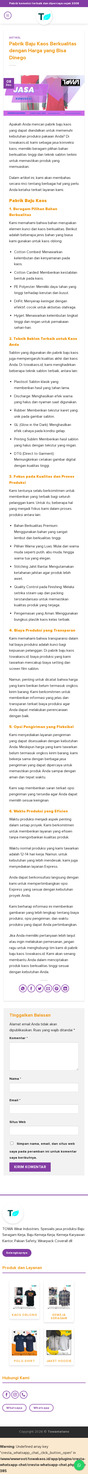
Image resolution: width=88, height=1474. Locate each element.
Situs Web (17, 1122)
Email (14, 1100)
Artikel (15, 37)
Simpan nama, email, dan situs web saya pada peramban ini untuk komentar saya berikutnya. (43, 1151)
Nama (15, 1079)
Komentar (18, 1038)
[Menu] (7, 15)
